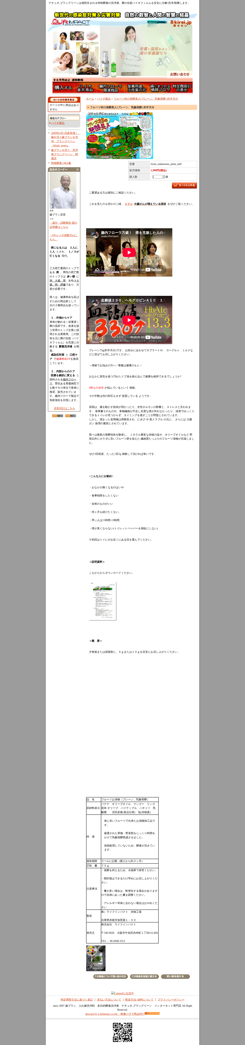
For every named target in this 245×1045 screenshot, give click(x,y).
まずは (145, 203)
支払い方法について (109, 999)
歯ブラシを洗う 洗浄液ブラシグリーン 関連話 (64, 154)
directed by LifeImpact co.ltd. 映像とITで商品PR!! (115, 1013)
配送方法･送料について (139, 999)
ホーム (90, 98)
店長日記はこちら (64, 408)
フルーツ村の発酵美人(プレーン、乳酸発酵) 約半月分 (146, 98)
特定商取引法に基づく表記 (77, 999)
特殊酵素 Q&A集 (61, 163)
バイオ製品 (58, 122)
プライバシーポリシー (171, 999)
